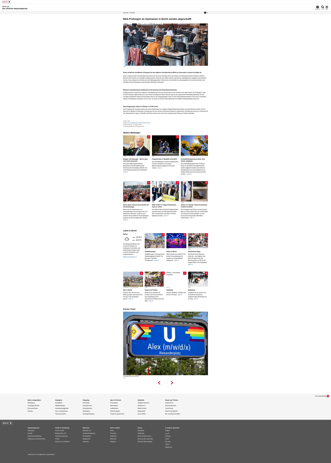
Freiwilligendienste (33, 405)
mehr (124, 172)
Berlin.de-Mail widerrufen (145, 439)
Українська (168, 447)
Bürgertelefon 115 (60, 433)
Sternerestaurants (170, 405)
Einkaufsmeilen (87, 408)
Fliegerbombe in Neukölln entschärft (164, 159)
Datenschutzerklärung (34, 436)
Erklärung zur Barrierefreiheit (36, 439)
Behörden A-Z (87, 430)
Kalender (113, 441)
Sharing (30, 411)
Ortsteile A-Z (141, 405)
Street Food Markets (171, 411)
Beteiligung (31, 403)
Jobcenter (86, 441)
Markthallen (86, 411)
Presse (57, 439)
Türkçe (167, 444)
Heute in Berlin (171, 251)
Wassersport (114, 405)
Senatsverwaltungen (89, 433)
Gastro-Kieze (169, 403)
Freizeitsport (114, 403)
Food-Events (169, 408)
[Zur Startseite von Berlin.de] (7, 424)
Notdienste (141, 433)
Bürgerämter (141, 411)
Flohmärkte (86, 403)
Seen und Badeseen (61, 411)
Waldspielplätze (60, 405)
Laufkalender (114, 408)
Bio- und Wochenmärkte (172, 414)
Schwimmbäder (115, 411)
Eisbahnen (191, 290)
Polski (167, 439)
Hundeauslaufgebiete (61, 408)
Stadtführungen (150, 251)
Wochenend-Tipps (194, 251)
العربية (167, 433)
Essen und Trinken (151, 290)
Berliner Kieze (142, 408)
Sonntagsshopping (88, 414)
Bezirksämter (87, 436)
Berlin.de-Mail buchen (144, 436)
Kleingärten (58, 403)
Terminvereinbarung (61, 436)
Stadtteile (169, 290)
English (167, 430)
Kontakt (30, 433)
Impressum (31, 430)
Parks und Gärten (60, 414)
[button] (206, 13)
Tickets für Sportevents (117, 414)
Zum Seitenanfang (320, 396)
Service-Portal (59, 430)
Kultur (112, 430)
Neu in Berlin (127, 290)
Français (168, 436)
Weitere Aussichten (129, 257)
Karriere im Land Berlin (62, 441)
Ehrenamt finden (33, 408)
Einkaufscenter (87, 405)
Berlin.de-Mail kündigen (145, 441)
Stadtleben (113, 436)
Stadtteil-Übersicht (143, 403)
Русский (167, 441)
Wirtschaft (113, 439)
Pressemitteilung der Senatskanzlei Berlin (138, 122)
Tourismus (113, 433)
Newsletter (141, 430)
